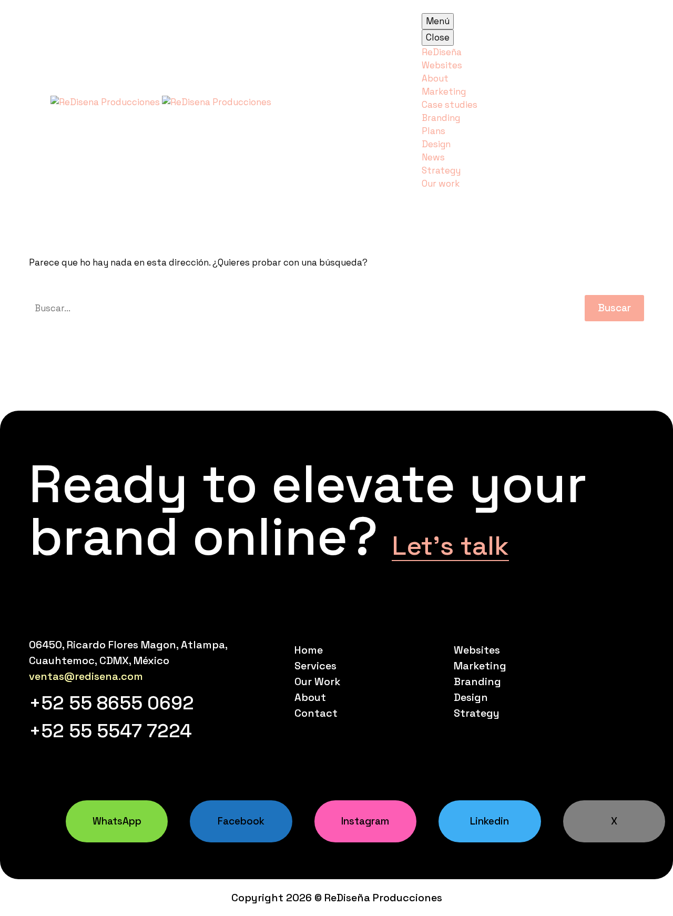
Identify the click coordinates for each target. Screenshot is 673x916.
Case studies (449, 104)
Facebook (241, 821)
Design (436, 144)
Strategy (441, 170)
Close (438, 37)
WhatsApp (117, 821)
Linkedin (489, 821)
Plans (433, 131)
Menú (438, 21)
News (433, 157)
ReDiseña (442, 52)
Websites (442, 65)
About (435, 78)
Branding (441, 118)
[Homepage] (160, 101)
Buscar (614, 307)
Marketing (444, 91)
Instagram (365, 821)
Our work (441, 183)
